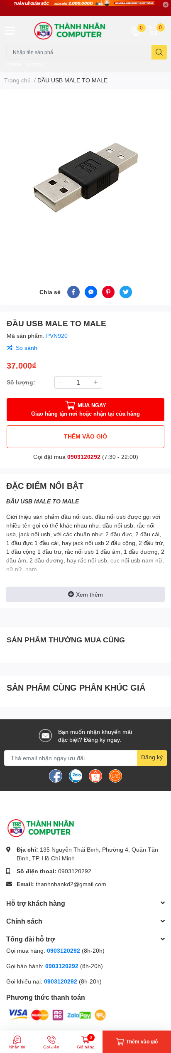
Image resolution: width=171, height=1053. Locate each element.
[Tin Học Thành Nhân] (71, 30)
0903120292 (83, 456)
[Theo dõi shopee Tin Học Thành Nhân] (95, 774)
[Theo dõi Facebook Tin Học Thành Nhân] (55, 774)
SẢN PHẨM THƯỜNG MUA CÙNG (66, 639)
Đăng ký (152, 757)
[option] (85, 177)
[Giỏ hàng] (153, 30)
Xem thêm (89, 594)
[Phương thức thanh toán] (57, 1014)
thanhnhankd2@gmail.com (71, 883)
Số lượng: (21, 382)
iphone (14, 64)
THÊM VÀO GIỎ (85, 436)
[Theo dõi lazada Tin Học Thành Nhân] (115, 774)
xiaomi (34, 64)
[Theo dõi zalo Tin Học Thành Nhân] (75, 774)
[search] (159, 52)
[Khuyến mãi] (85, 8)
